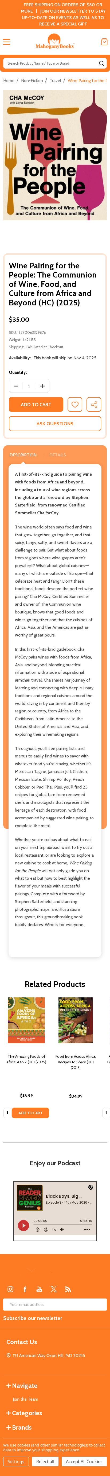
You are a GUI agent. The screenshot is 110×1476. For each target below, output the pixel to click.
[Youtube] (39, 1289)
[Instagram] (10, 1289)
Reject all (45, 1461)
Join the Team (25, 1399)
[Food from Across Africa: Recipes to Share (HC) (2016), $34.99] (76, 1020)
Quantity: (18, 372)
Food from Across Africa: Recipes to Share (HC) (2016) (76, 1062)
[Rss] (68, 1289)
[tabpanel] (26, 1059)
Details (57, 454)
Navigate (24, 1385)
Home (8, 80)
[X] (53, 1289)
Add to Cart (36, 405)
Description (23, 454)
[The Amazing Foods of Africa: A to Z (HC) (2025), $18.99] (26, 1020)
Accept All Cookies (84, 1461)
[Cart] (104, 41)
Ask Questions (55, 424)
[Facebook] (25, 1289)
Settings (16, 1461)
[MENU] (6, 41)
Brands (22, 1427)
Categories (27, 1413)
